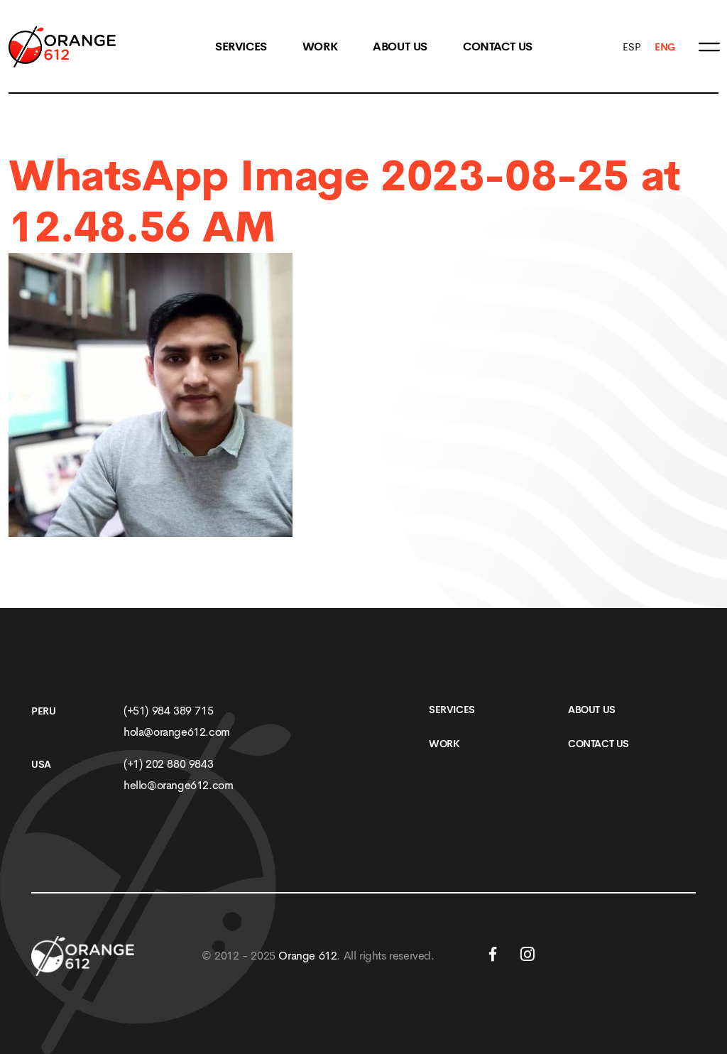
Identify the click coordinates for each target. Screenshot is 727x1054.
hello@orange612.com (178, 785)
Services (241, 47)
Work (319, 47)
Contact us (497, 47)
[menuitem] (631, 47)
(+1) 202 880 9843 (168, 763)
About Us (400, 47)
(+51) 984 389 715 (168, 710)
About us (592, 709)
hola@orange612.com (177, 731)
